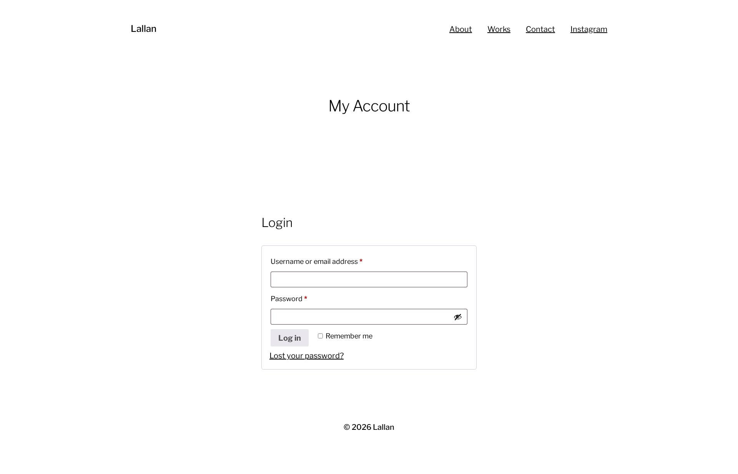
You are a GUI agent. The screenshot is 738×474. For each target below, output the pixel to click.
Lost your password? (306, 355)
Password (303, 298)
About (460, 29)
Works (498, 29)
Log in (289, 338)
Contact (540, 29)
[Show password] (458, 317)
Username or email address (331, 261)
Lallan (143, 28)
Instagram (588, 29)
